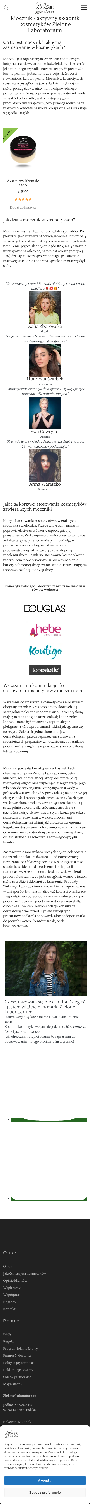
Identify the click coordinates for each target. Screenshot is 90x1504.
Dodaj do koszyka (23, 208)
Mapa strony (12, 1384)
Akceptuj (45, 1480)
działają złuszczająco (26, 256)
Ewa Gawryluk (45, 432)
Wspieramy (12, 1288)
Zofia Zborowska (45, 326)
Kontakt (9, 1309)
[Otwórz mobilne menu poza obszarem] (84, 7)
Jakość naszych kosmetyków (24, 1274)
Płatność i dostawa (17, 1356)
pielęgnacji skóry (40, 778)
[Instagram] (49, 1120)
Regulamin (11, 1341)
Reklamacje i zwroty (18, 1370)
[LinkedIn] (49, 1199)
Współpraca (12, 1295)
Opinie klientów (15, 1281)
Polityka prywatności (19, 1363)
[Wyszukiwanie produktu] (6, 8)
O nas (7, 1266)
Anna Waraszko (45, 484)
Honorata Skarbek (45, 379)
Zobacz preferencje (45, 1492)
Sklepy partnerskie (17, 1377)
